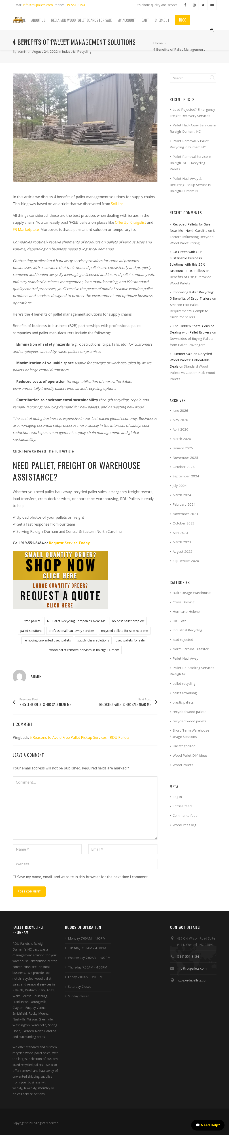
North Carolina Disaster (191, 649)
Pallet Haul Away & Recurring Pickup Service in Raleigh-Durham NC (190, 184)
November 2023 (185, 513)
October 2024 (184, 466)
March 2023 (182, 542)
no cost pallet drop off (128, 621)
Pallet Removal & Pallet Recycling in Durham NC (189, 144)
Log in (177, 796)
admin (22, 51)
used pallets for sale (130, 640)
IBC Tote (180, 621)
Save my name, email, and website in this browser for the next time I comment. (82, 876)
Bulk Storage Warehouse (192, 592)
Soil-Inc (117, 203)
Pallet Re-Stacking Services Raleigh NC (192, 670)
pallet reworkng (185, 693)
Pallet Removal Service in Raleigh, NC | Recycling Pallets (190, 162)
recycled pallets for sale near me (124, 630)
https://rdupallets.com (192, 980)
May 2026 (180, 420)
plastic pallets (183, 702)
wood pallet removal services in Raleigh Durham (84, 650)
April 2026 (180, 429)
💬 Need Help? (208, 1125)
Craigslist (138, 222)
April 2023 (180, 532)
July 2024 (180, 485)
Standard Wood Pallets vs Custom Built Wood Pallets (192, 372)
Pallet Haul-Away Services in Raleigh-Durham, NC (193, 128)
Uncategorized (184, 746)
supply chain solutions (93, 640)
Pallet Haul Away (185, 658)
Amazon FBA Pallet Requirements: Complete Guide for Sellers (189, 310)
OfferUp (122, 222)
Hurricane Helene (186, 611)
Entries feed (182, 806)
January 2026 (183, 448)
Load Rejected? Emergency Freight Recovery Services (192, 112)
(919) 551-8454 (188, 956)
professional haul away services (72, 630)
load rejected (183, 639)
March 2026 (182, 438)
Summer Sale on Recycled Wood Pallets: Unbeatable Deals (191, 359)
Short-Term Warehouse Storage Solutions (189, 733)
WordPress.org (184, 825)
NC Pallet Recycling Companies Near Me (76, 621)
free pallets (32, 621)
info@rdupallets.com (38, 5)
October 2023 (184, 523)
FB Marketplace (26, 229)
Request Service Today (69, 542)
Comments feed (185, 815)
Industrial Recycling (76, 51)
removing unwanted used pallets (47, 640)
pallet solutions (31, 630)
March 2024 (182, 495)
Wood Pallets (183, 764)
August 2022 (182, 551)
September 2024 (186, 476)
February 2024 (184, 504)
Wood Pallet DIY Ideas (190, 755)
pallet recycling (184, 683)
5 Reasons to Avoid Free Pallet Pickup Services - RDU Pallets (79, 737)
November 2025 (185, 457)
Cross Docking (184, 602)
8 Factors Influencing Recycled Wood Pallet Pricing (192, 236)
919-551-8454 (75, 5)
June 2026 (180, 410)
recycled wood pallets (189, 711)
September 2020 (186, 560)
